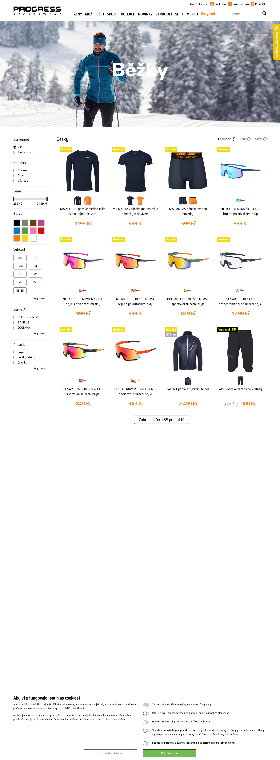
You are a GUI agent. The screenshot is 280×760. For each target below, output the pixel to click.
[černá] (16, 223)
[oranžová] (16, 238)
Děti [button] (100, 14)
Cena (243, 139)
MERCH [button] (192, 14)
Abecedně (224, 139)
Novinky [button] (145, 14)
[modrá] (16, 230)
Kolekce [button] (128, 14)
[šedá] (25, 223)
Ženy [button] (78, 14)
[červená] (41, 230)
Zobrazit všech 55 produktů (161, 420)
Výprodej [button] (163, 14)
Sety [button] (179, 14)
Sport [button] (112, 14)
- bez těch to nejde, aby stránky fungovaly (181, 704)
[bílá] (33, 238)
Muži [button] (89, 14)
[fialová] (41, 223)
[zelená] (25, 230)
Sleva (258, 139)
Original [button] (208, 14)
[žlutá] (25, 238)
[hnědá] (33, 223)
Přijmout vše (169, 753)
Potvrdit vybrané (110, 753)
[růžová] (33, 230)
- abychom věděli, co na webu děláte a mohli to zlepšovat (190, 713)
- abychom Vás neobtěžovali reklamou (181, 722)
